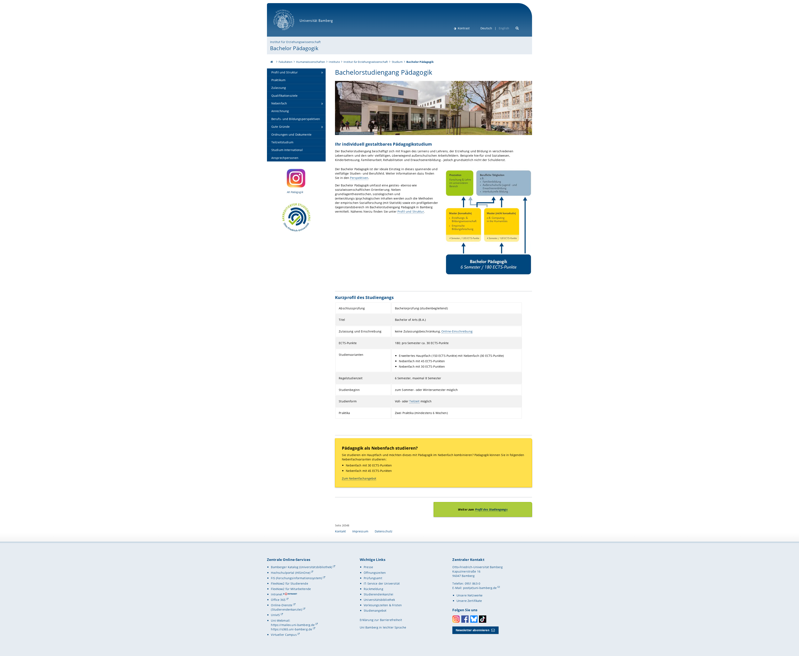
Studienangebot (375, 611)
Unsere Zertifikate (469, 601)
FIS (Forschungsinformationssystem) (296, 578)
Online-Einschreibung (457, 331)
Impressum (360, 531)
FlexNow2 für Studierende (289, 583)
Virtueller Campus (284, 635)
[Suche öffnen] (517, 27)
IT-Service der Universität (382, 583)
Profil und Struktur (410, 211)
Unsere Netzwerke (470, 595)
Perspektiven (359, 178)
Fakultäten (285, 62)
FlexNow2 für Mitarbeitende (291, 589)
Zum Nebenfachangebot (359, 478)
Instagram (456, 619)
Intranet (276, 594)
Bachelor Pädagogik (294, 48)
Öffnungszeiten (375, 573)
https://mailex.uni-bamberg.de (293, 625)
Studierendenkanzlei (378, 594)
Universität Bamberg (288, 32)
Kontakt (340, 531)
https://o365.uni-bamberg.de (291, 629)
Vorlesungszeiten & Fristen (383, 605)
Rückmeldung (373, 589)
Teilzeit (414, 401)
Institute (334, 62)
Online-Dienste (281, 605)
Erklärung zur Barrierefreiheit (381, 620)
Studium (397, 62)
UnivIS (275, 615)
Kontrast (463, 28)
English (504, 28)
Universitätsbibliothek (379, 600)
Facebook (465, 619)
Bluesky (474, 619)
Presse (368, 567)
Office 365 (278, 600)
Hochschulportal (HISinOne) (290, 573)
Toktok (482, 619)
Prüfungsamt (373, 578)
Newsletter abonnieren (472, 630)
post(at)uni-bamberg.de (480, 588)
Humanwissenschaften (310, 62)
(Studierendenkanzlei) (286, 609)
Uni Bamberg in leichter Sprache (383, 627)
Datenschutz (384, 531)
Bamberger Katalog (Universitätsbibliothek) (301, 567)
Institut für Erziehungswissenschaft (295, 42)
